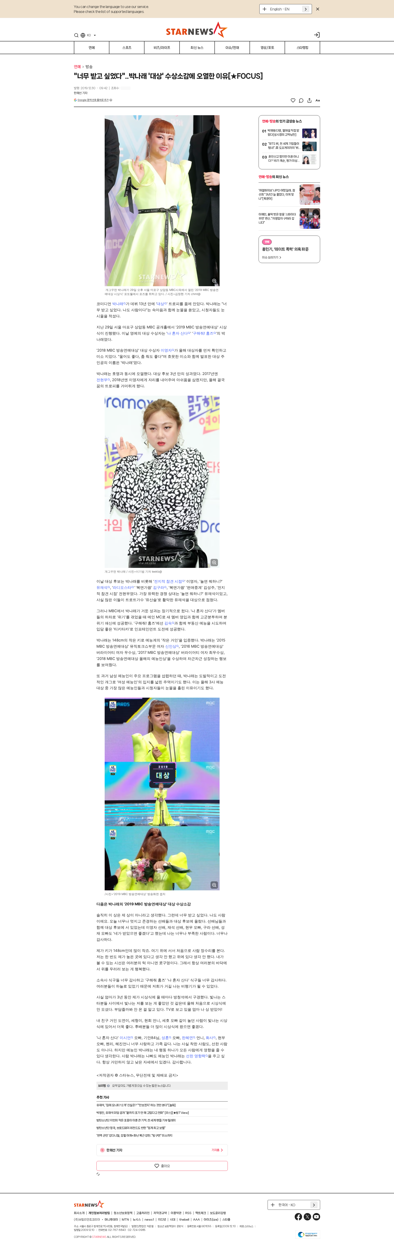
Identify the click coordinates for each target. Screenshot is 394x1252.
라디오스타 (122, 587)
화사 (209, 1038)
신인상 (170, 646)
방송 (89, 67)
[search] (76, 35)
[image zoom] (214, 281)
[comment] (301, 100)
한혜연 (187, 1038)
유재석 (102, 587)
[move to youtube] (316, 1216)
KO (89, 35)
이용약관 (176, 1213)
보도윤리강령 (218, 1213)
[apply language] (305, 9)
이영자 (166, 350)
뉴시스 (137, 1219)
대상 (160, 304)
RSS (188, 1213)
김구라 (158, 587)
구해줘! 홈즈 (203, 333)
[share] (309, 100)
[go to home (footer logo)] (89, 1204)
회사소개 (79, 1213)
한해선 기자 (80, 93)
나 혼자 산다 (177, 333)
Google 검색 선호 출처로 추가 (93, 100)
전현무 (102, 380)
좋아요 (165, 1166)
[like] (293, 100)
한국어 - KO (286, 1205)
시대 (172, 1219)
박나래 (117, 304)
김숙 (168, 623)
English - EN (279, 9)
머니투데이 (111, 1219)
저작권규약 (160, 1213)
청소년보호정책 (123, 1213)
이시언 (125, 1038)
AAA (196, 1219)
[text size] (317, 100)
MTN (125, 1219)
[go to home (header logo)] (197, 29)
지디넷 (162, 1219)
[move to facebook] (298, 1216)
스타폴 (226, 1219)
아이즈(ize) (211, 1219)
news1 (149, 1219)
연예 (77, 67)
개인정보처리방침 (99, 1213)
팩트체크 (200, 1213)
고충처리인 (143, 1213)
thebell (184, 1219)
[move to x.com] (307, 1216)
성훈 (165, 1038)
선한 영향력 (195, 1056)
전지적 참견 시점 (168, 581)
